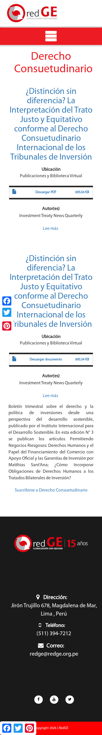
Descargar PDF (45, 192)
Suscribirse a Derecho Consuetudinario (51, 490)
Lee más (50, 228)
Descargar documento (46, 359)
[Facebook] (6, 301)
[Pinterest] (6, 326)
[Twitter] (6, 312)
